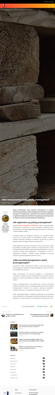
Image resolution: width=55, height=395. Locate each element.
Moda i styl (12, 366)
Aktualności (12, 358)
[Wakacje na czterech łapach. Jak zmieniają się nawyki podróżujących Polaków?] (13, 348)
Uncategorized (13, 375)
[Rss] (53, 2)
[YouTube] (51, 2)
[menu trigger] (52, 6)
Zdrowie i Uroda (13, 377)
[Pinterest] (48, 2)
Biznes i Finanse (13, 361)
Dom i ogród (13, 364)
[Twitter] (46, 2)
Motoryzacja (13, 369)
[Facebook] (44, 2)
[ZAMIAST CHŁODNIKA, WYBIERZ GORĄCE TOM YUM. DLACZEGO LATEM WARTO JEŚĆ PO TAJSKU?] (13, 341)
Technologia (13, 372)
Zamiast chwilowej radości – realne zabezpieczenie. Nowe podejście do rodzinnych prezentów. (5, 227)
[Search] (48, 6)
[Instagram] (49, 2)
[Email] (51, 306)
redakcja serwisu (6, 202)
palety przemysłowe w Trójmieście (27, 225)
